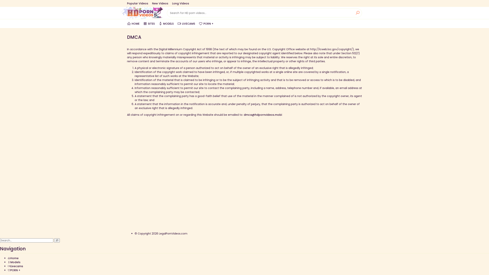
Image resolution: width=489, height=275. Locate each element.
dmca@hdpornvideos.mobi (263, 115)
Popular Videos (137, 3)
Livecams (188, 24)
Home (135, 24)
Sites (151, 24)
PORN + (208, 24)
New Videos (160, 3)
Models (168, 24)
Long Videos (180, 3)
